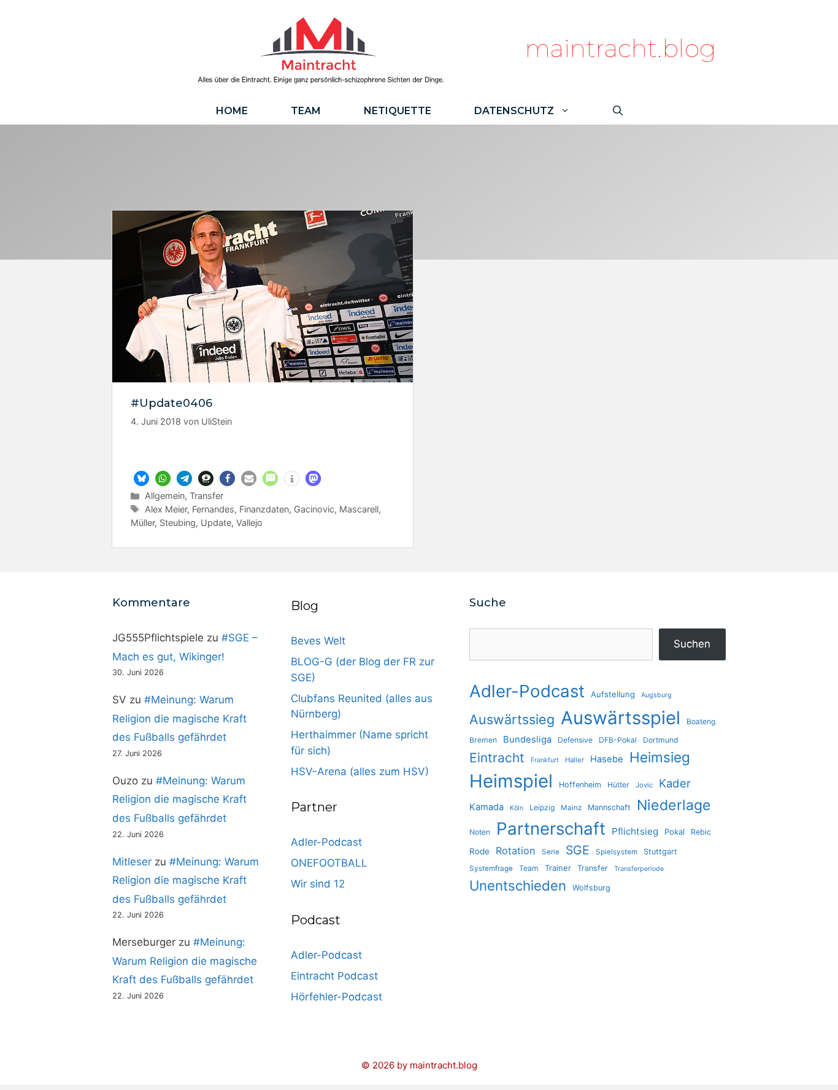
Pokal (674, 832)
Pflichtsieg (635, 831)
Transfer (206, 495)
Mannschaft (609, 807)
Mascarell (359, 509)
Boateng (700, 721)
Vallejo (249, 522)
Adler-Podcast (326, 842)
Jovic (644, 785)
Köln (516, 808)
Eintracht (497, 757)
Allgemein (165, 495)
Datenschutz (514, 111)
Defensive (575, 739)
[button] (141, 478)
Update (216, 522)
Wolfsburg (591, 887)
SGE (578, 850)
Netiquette (397, 111)
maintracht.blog (620, 48)
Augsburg (656, 695)
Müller (143, 522)
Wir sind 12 (318, 884)
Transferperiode (639, 869)
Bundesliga (527, 739)
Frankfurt (545, 760)
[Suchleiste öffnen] (617, 111)
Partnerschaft (550, 828)
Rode (479, 851)
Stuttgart (660, 851)
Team (306, 111)
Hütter (618, 784)
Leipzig (542, 807)
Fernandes (213, 509)
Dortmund (660, 739)
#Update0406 (171, 403)
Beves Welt (318, 641)
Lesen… (263, 453)
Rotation (516, 851)
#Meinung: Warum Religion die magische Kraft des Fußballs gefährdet (179, 718)
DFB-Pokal (618, 739)
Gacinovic (314, 509)
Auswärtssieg (512, 719)
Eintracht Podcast (334, 976)
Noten (479, 832)
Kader (675, 783)
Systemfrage (491, 868)
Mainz (571, 807)
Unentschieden (517, 885)
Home (232, 111)
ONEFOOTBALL (329, 863)
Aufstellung (613, 694)
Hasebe (606, 759)
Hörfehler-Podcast (336, 997)
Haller (574, 760)
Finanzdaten (264, 509)
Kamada (486, 807)
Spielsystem (616, 852)
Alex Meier (166, 509)
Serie (550, 852)
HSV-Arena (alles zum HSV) (360, 771)
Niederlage (674, 805)
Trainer (558, 868)
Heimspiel (511, 781)
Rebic (701, 832)
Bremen (483, 739)
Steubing (178, 522)
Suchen (692, 644)
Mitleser (132, 862)
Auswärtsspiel (620, 718)
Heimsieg (659, 757)
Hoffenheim (580, 784)
